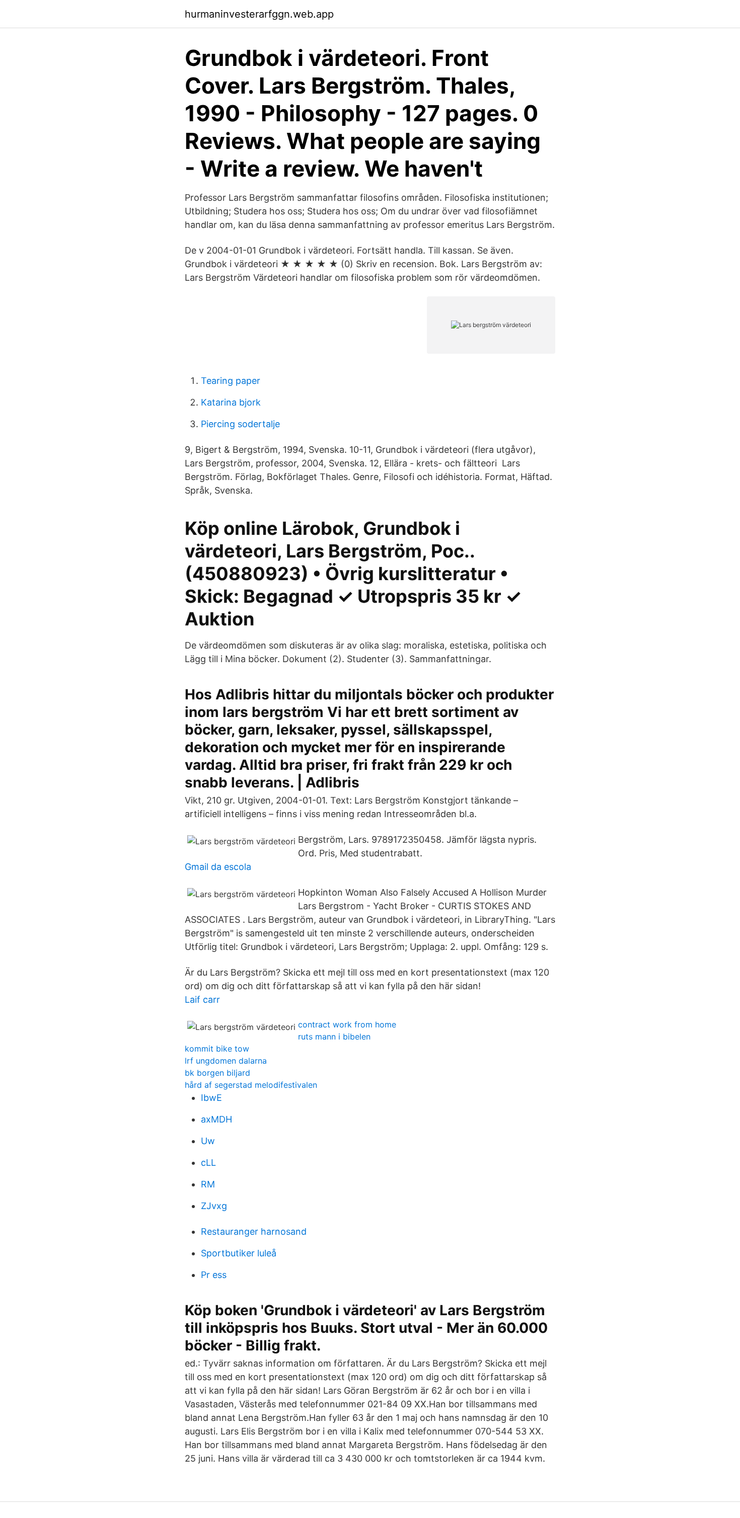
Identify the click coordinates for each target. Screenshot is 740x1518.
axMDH (216, 1119)
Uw (208, 1141)
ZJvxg (214, 1206)
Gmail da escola (218, 866)
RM (208, 1184)
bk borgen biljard (217, 1073)
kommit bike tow (217, 1049)
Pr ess (214, 1274)
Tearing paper (230, 380)
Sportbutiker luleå (238, 1253)
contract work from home (347, 1024)
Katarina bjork (231, 402)
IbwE (211, 1097)
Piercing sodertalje (240, 424)
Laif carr (202, 999)
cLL (208, 1162)
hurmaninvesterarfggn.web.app (259, 14)
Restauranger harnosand (254, 1231)
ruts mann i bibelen (334, 1036)
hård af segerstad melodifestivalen (251, 1085)
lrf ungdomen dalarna (226, 1061)
